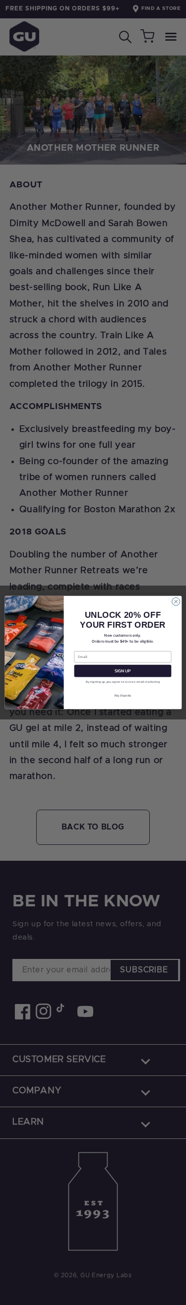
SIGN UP (122, 670)
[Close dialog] (176, 601)
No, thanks (122, 695)
